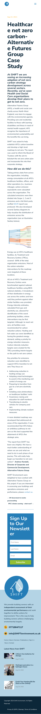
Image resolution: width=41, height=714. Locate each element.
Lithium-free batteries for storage (25, 655)
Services (16, 640)
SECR (16, 204)
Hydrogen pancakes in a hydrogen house (24, 666)
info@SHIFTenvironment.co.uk (24, 633)
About (11, 640)
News (6, 643)
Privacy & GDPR (12, 709)
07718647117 (16, 627)
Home (6, 640)
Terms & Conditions (31, 709)
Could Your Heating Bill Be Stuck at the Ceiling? (25, 683)
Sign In (31, 640)
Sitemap (20, 709)
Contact (11, 643)
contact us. (28, 492)
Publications (24, 640)
